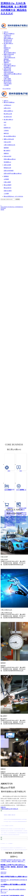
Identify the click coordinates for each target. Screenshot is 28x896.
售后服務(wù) (7, 67)
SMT (5, 45)
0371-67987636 (6, 88)
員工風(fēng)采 (8, 41)
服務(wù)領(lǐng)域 (9, 54)
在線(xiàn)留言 (8, 83)
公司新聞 (6, 77)
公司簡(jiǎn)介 (7, 35)
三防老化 (6, 49)
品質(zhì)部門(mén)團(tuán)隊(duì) (13, 73)
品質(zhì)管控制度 (8, 72)
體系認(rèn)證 (7, 70)
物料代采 (6, 51)
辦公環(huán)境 (8, 40)
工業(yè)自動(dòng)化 (9, 57)
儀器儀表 (6, 59)
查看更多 (6, 62)
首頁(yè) (6, 32)
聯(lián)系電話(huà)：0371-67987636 (13, 196)
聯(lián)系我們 (7, 80)
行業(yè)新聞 (7, 78)
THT (5, 46)
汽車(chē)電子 (7, 56)
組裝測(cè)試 (7, 47)
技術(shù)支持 (7, 64)
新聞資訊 (6, 75)
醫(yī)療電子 (7, 60)
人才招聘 (6, 85)
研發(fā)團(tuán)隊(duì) (10, 65)
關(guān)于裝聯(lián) (9, 33)
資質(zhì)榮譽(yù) (8, 38)
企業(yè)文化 (7, 37)
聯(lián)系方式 (7, 82)
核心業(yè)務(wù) (8, 43)
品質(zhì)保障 (7, 69)
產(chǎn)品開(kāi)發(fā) (10, 52)
